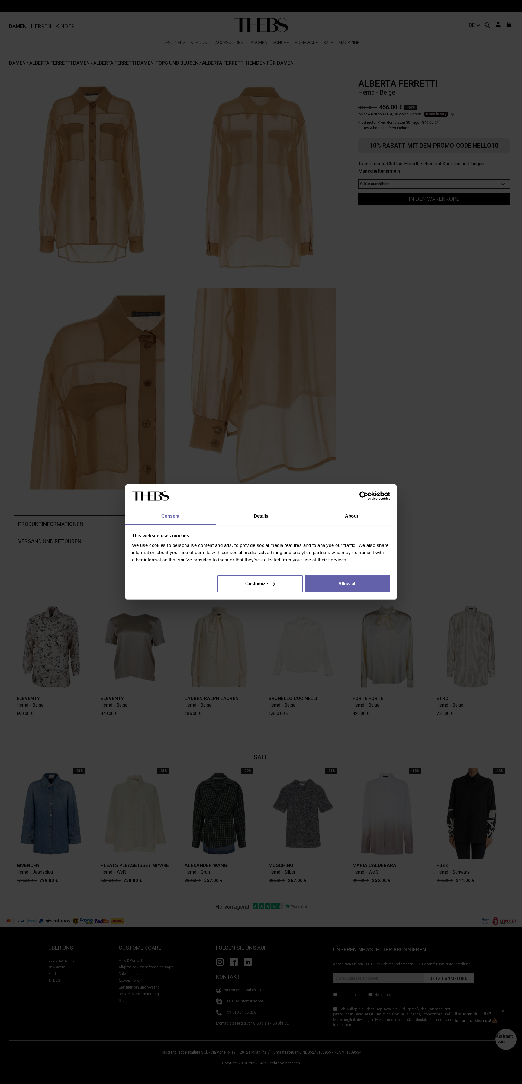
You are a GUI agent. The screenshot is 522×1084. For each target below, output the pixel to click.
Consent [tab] (170, 515)
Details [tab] (261, 515)
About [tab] (351, 515)
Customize (256, 583)
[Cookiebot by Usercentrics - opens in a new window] (363, 496)
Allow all (347, 583)
